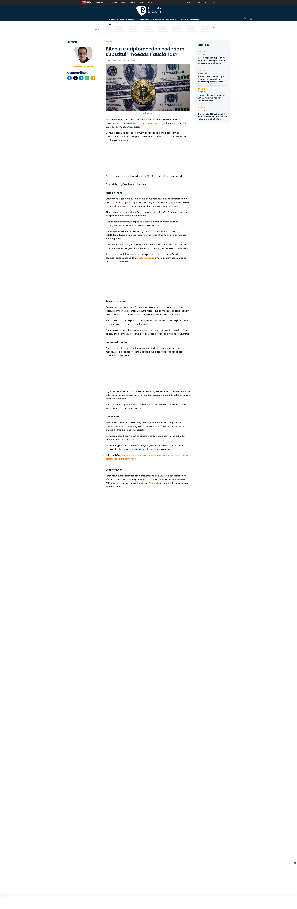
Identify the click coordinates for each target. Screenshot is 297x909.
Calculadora (157, 19)
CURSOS (132, 2)
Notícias (130, 19)
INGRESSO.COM (102, 2)
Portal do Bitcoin (148, 11)
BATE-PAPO (201, 2)
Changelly (153, 483)
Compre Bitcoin (116, 19)
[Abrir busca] (245, 19)
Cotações (144, 19)
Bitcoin (184, 19)
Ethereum (194, 19)
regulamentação (145, 257)
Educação (171, 19)
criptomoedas (149, 123)
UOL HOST (114, 2)
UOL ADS (149, 2)
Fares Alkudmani (84, 66)
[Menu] (250, 19)
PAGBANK (123, 2)
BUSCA (189, 2)
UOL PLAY (140, 2)
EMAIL (213, 2)
